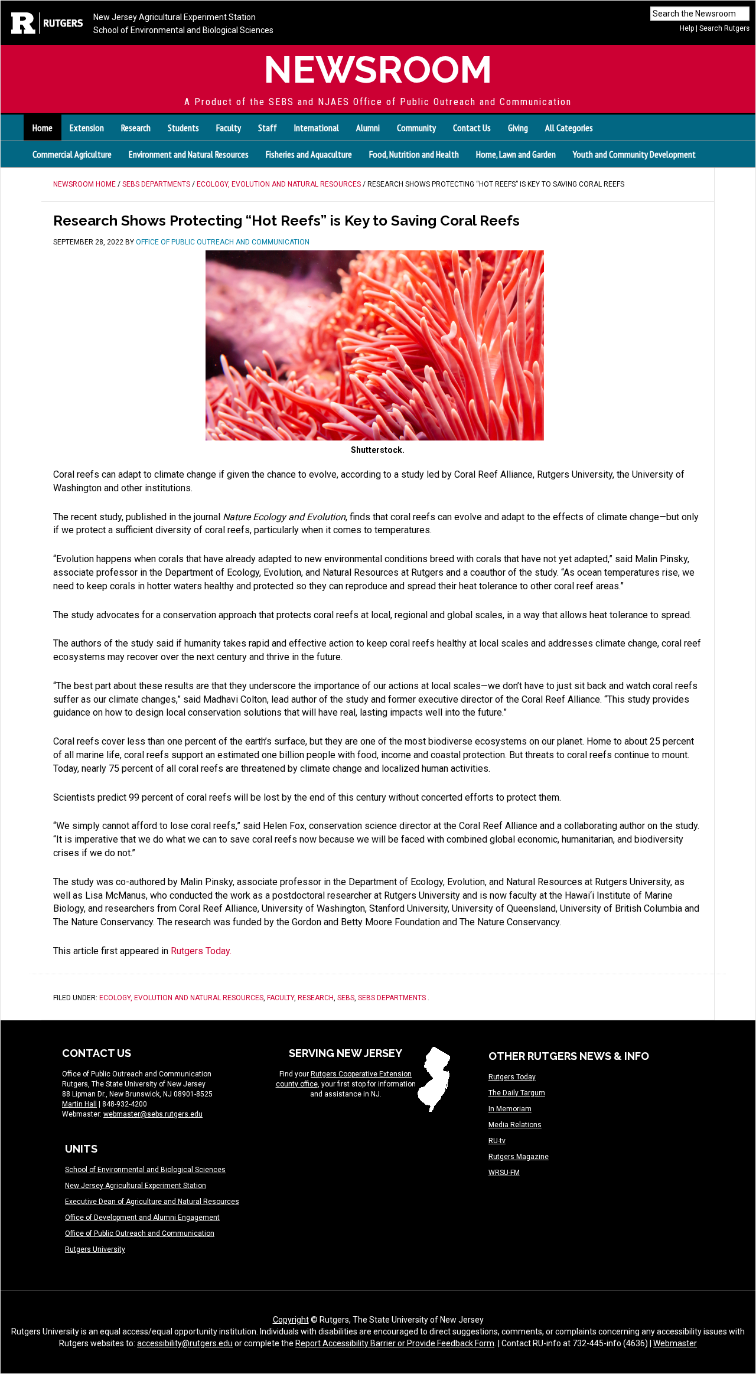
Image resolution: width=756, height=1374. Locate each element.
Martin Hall (79, 1104)
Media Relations (515, 1125)
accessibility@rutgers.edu (185, 1343)
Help (687, 28)
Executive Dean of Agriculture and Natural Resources (152, 1201)
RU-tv (497, 1141)
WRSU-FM (504, 1173)
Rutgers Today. (201, 951)
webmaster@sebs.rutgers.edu (153, 1114)
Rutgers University (95, 1249)
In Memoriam (510, 1109)
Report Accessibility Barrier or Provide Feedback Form (394, 1343)
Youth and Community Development (634, 154)
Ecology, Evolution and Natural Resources (181, 998)
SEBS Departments (392, 998)
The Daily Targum (516, 1093)
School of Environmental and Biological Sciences (183, 30)
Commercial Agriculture (72, 154)
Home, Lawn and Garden (516, 154)
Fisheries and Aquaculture (309, 154)
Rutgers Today (512, 1077)
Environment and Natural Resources (189, 154)
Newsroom (378, 69)
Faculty (280, 998)
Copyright (291, 1319)
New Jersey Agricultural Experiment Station (174, 17)
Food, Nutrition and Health (414, 154)
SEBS (345, 998)
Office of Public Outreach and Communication (139, 1233)
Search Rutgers (724, 28)
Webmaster (675, 1343)
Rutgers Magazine (518, 1157)
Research (316, 998)
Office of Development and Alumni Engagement (142, 1217)
